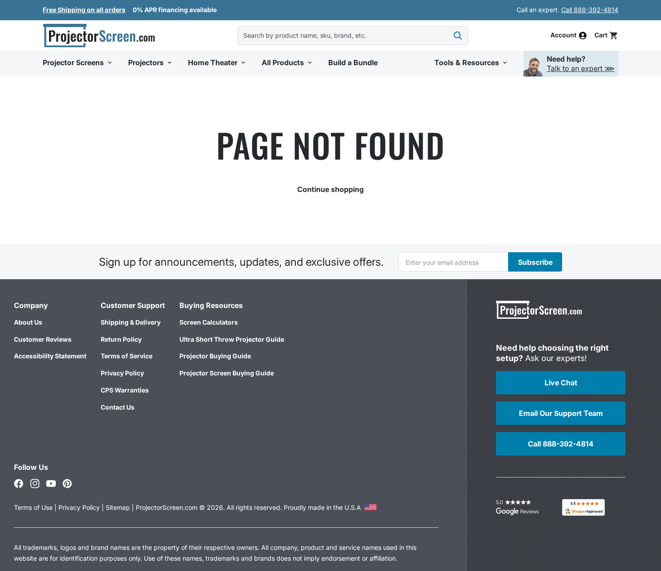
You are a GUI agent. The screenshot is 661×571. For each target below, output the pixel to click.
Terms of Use (33, 507)
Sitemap (118, 507)
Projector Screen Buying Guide (226, 373)
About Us (28, 322)
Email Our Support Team (561, 413)
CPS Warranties (125, 390)
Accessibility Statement (50, 356)
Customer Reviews (42, 339)
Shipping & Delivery (131, 322)
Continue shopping (330, 189)
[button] (606, 35)
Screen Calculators (208, 322)
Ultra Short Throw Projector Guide (231, 339)
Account (563, 35)
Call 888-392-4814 (589, 9)
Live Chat (561, 382)
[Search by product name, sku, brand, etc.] (457, 35)
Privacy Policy (122, 373)
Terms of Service (126, 356)
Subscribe (535, 262)
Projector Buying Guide (215, 356)
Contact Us (117, 407)
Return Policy (121, 339)
